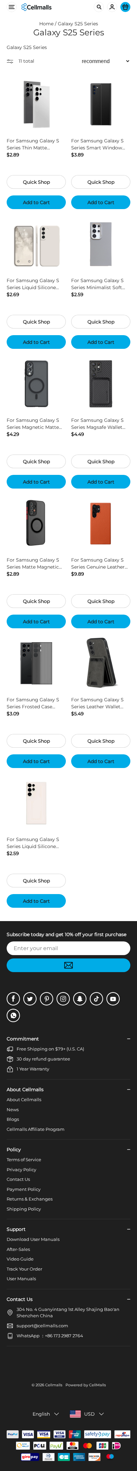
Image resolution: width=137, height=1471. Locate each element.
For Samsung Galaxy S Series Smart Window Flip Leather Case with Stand (97, 144)
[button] (46, 1414)
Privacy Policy (21, 1169)
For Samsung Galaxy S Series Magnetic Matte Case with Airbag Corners (36, 424)
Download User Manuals (33, 1239)
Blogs (13, 1119)
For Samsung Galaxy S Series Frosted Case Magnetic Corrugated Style (33, 703)
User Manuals (21, 1278)
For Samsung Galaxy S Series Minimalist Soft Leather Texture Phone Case (97, 284)
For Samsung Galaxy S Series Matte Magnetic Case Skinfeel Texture (33, 564)
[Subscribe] (68, 965)
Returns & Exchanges (30, 1199)
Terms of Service (24, 1159)
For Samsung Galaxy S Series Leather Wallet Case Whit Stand (97, 703)
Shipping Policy (24, 1209)
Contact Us (18, 1179)
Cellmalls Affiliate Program (36, 1129)
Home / (48, 24)
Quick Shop (36, 182)
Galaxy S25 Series (78, 24)
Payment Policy (24, 1189)
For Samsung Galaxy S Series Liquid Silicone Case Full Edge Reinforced (33, 843)
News (13, 1109)
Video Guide (20, 1259)
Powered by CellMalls (86, 1385)
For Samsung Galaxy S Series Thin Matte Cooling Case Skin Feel (33, 144)
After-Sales (18, 1249)
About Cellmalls (24, 1099)
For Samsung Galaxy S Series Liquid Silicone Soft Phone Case (33, 284)
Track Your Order (24, 1269)
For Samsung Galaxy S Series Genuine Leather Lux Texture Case (98, 564)
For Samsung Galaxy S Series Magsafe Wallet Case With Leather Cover (100, 424)
